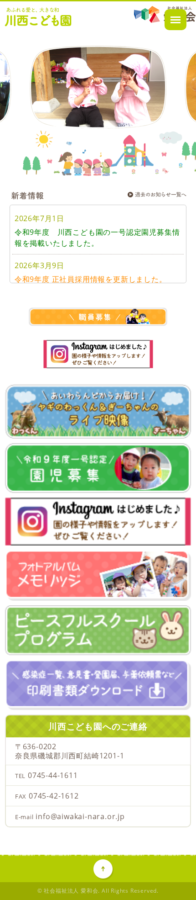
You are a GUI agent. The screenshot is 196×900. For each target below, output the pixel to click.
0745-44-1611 (53, 775)
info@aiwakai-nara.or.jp (80, 816)
